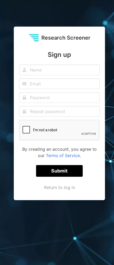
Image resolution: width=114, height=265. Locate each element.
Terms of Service (63, 155)
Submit (59, 171)
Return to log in (59, 187)
